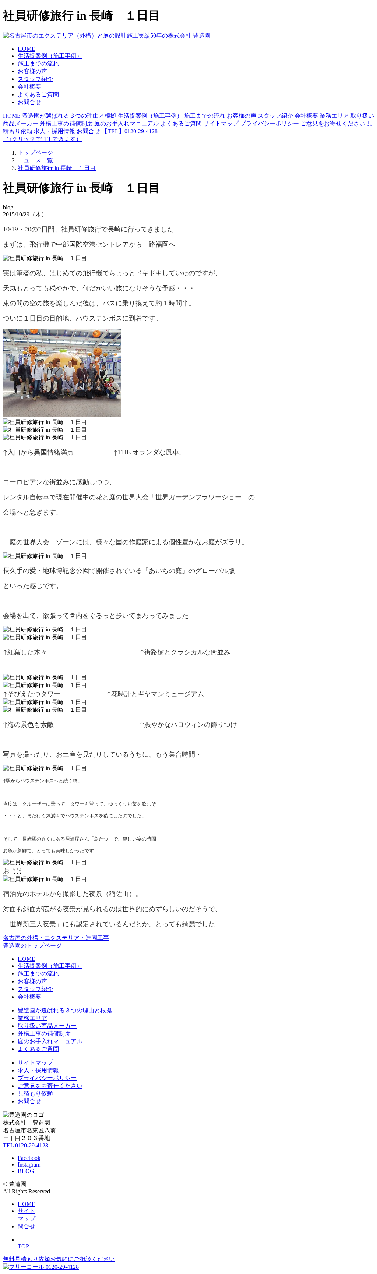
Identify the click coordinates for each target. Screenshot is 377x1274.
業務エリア (334, 116)
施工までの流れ (38, 63)
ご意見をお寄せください (332, 123)
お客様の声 (32, 71)
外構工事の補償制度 (66, 123)
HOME (26, 49)
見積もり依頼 (35, 1093)
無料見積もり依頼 (59, 1259)
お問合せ (29, 102)
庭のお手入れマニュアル (126, 123)
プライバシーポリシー (269, 123)
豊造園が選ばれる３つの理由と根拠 (69, 116)
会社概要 (29, 87)
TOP (23, 1246)
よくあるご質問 (38, 94)
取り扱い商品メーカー (47, 1026)
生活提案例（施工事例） (50, 56)
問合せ (26, 1226)
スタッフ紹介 (35, 79)
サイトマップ (221, 123)
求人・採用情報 (54, 131)
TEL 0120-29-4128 (25, 1145)
